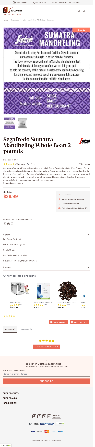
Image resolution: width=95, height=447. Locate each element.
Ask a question (34, 164)
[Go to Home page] (12, 11)
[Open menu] (88, 11)
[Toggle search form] (78, 11)
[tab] (10, 329)
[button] (79, 322)
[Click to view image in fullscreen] (46, 71)
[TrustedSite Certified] (59, 424)
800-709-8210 (40, 3)
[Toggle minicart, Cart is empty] (83, 11)
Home (5, 20)
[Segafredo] (84, 141)
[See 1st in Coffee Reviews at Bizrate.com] (47, 424)
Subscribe (46, 381)
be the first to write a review (46, 347)
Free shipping (22, 3)
